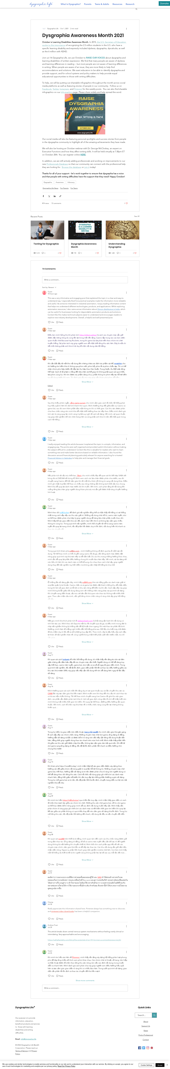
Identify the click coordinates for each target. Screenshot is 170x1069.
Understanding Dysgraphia (117, 245)
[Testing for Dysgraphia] (47, 230)
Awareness (60, 182)
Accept (160, 1065)
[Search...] (154, 1015)
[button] (136, 9)
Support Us (146, 1026)
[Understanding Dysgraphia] (122, 230)
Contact (146, 1040)
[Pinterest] (151, 1047)
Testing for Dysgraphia (46, 243)
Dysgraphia (48, 182)
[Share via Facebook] (43, 196)
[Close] (167, 1065)
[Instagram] (147, 1047)
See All (136, 216)
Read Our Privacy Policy (66, 1066)
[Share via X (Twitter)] (49, 196)
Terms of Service (21, 1051)
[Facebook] (139, 1047)
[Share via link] (60, 196)
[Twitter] (143, 1047)
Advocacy (71, 182)
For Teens (74, 188)
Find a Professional (146, 1035)
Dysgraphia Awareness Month (84, 245)
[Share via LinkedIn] (55, 196)
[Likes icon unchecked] (49, 322)
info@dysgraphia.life (28, 1039)
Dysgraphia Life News (50, 188)
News (146, 1030)
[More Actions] (126, 292)
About (145, 1021)
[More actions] (126, 28)
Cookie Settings (146, 1065)
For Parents (64, 188)
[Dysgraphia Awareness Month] (85, 230)
